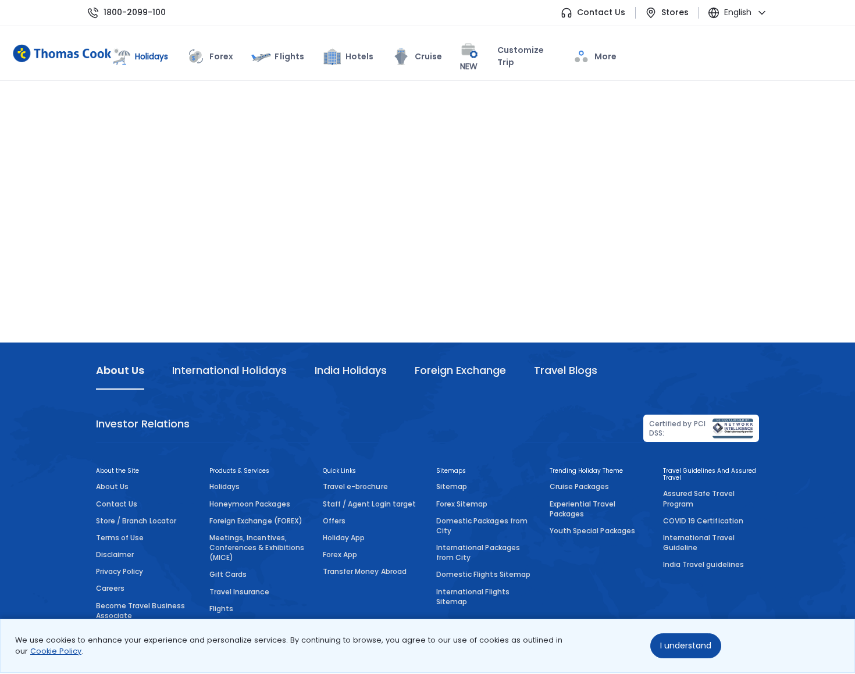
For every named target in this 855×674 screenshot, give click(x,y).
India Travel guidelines (703, 564)
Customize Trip (502, 58)
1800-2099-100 (135, 12)
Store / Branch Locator (136, 521)
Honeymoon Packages (249, 504)
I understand (685, 645)
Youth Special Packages (592, 531)
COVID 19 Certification (703, 521)
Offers (334, 521)
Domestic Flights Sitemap (483, 574)
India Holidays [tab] (351, 370)
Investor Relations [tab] (143, 423)
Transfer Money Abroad (365, 571)
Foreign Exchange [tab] (460, 370)
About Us (112, 486)
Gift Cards (228, 574)
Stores (675, 12)
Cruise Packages (580, 486)
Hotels (359, 56)
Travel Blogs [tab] (565, 370)
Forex (221, 56)
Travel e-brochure (355, 486)
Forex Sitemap (461, 504)
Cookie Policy (55, 651)
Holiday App (344, 538)
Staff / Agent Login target (369, 504)
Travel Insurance (239, 592)
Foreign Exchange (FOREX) (255, 521)
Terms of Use (120, 538)
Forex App (340, 554)
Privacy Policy (120, 571)
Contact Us (601, 12)
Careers (110, 588)
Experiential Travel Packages (582, 509)
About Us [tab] (120, 370)
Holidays (224, 486)
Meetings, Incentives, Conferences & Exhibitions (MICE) (256, 547)
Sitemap (451, 486)
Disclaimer (115, 554)
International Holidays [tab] (229, 370)
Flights (289, 56)
